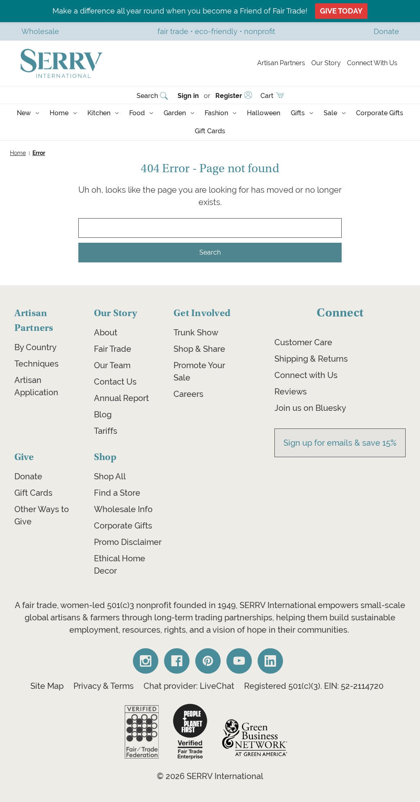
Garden (175, 113)
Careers (188, 394)
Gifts (298, 113)
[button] (142, 732)
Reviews (290, 391)
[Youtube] (239, 661)
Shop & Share (199, 349)
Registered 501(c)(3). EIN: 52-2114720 (313, 686)
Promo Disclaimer (128, 542)
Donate (28, 476)
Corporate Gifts (379, 113)
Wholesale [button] (40, 31)
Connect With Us (372, 63)
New (24, 113)
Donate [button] (386, 31)
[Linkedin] (270, 661)
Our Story (326, 63)
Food (137, 113)
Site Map (47, 686)
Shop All (110, 476)
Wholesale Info (123, 509)
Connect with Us (306, 375)
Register (228, 96)
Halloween (263, 113)
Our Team (112, 365)
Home (59, 113)
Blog (103, 414)
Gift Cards (210, 131)
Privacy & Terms (103, 686)
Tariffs (105, 431)
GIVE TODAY (341, 11)
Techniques (36, 364)
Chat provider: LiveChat (189, 686)
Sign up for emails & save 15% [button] (340, 443)
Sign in (188, 96)
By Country (35, 347)
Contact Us (115, 382)
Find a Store (117, 493)
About (105, 332)
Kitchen (98, 113)
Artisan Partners (281, 63)
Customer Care (303, 342)
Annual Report (121, 398)
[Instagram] (145, 661)
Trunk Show (195, 332)
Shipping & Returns (311, 359)
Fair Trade (112, 349)
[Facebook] (176, 661)
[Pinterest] (208, 661)
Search (147, 96)
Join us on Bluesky (310, 408)
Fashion (216, 113)
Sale (330, 113)
